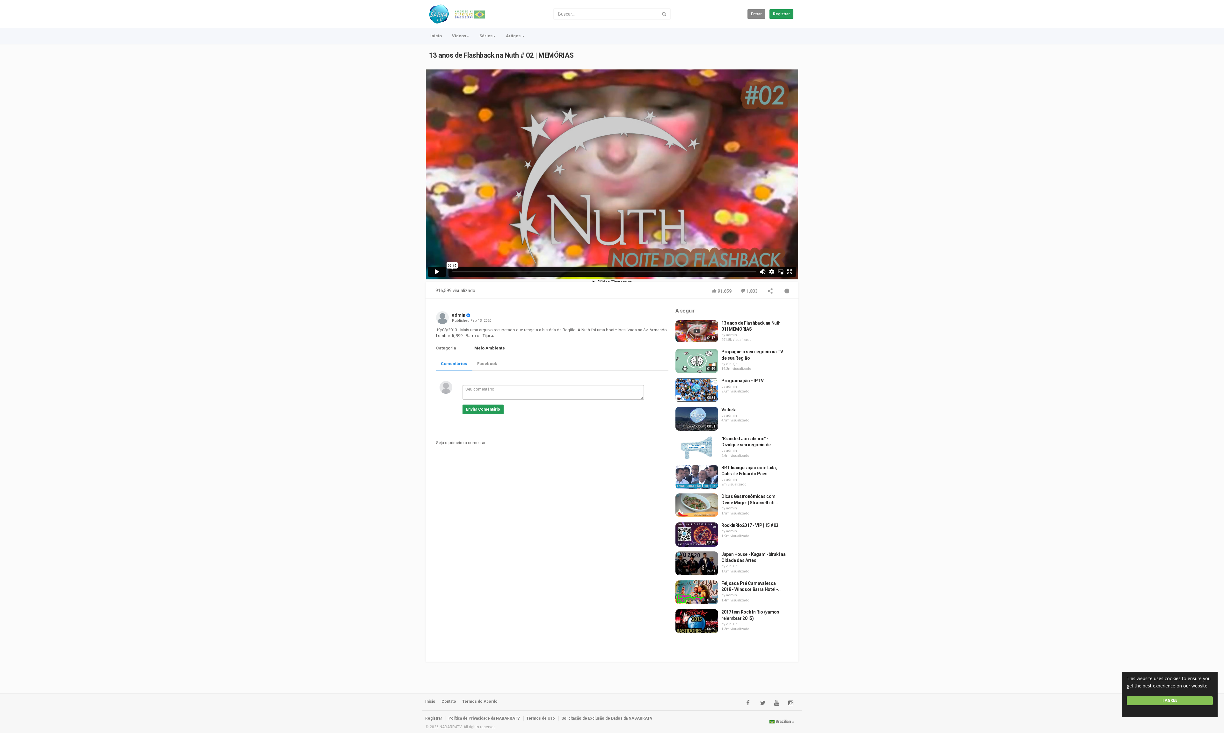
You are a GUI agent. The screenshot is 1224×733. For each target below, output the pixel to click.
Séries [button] (485, 35)
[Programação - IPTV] (696, 390)
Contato (448, 701)
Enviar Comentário (483, 409)
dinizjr (731, 364)
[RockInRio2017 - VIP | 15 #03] (696, 534)
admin (458, 315)
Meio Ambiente (489, 348)
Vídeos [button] (459, 35)
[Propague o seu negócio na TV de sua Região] (696, 361)
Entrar (756, 14)
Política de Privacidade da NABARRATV (484, 718)
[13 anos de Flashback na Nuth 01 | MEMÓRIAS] (696, 331)
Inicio (436, 35)
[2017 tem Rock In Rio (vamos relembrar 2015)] (696, 621)
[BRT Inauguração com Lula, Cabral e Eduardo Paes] (696, 477)
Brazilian (783, 721)
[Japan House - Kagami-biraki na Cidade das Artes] (696, 563)
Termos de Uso (540, 718)
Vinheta (729, 409)
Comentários (454, 363)
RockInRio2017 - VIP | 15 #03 (749, 525)
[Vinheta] (696, 419)
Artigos (513, 35)
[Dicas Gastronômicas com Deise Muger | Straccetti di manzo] (696, 505)
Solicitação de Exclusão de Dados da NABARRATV (606, 718)
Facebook (487, 363)
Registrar (781, 14)
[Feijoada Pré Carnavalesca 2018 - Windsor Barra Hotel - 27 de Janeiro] (696, 592)
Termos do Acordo (480, 701)
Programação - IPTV (742, 380)
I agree (1169, 700)
